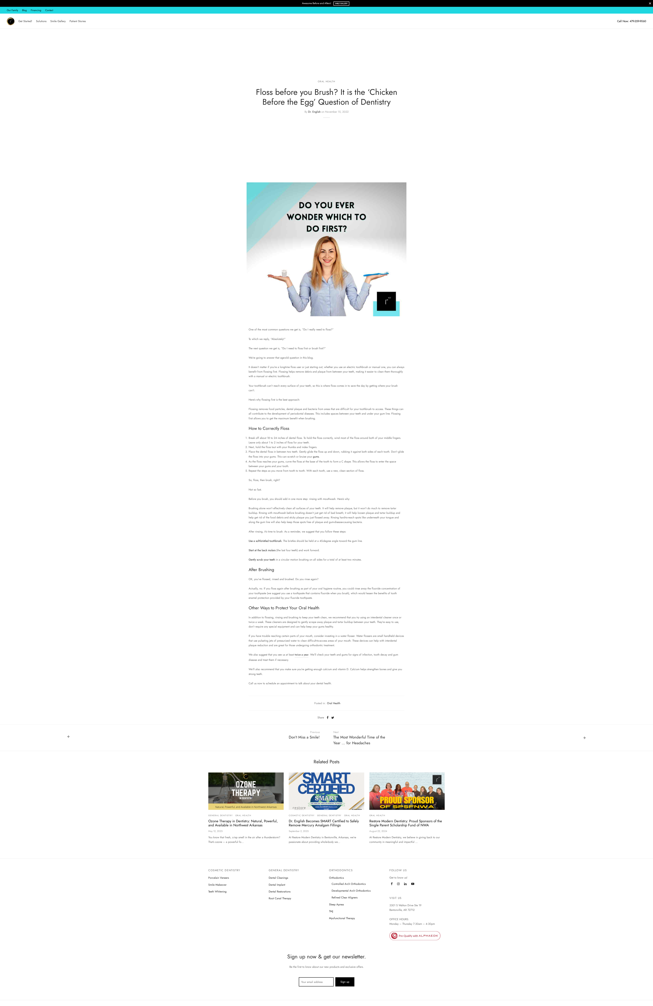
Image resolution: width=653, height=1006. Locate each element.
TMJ (331, 911)
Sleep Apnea (336, 904)
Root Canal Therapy (280, 898)
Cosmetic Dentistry (301, 815)
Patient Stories (78, 21)
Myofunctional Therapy (342, 918)
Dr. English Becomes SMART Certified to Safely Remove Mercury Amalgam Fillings (324, 823)
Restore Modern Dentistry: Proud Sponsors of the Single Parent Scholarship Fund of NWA (405, 823)
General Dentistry (220, 815)
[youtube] (413, 884)
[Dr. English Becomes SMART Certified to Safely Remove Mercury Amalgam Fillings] (326, 791)
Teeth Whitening (217, 891)
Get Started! (25, 21)
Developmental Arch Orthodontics (351, 891)
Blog (24, 10)
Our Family (12, 10)
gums (316, 457)
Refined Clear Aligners (344, 897)
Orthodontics (336, 878)
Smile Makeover (217, 885)
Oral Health (326, 81)
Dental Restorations (279, 891)
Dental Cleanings (278, 878)
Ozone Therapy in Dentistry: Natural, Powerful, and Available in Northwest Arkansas (243, 823)
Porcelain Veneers (218, 878)
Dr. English (314, 111)
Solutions (41, 21)
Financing (36, 10)
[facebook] (391, 884)
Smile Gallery (58, 21)
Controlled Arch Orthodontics (349, 884)
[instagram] (398, 884)
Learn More (339, 3)
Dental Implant (277, 885)
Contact (49, 10)
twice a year (301, 655)
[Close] (650, 3)
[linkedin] (405, 884)
